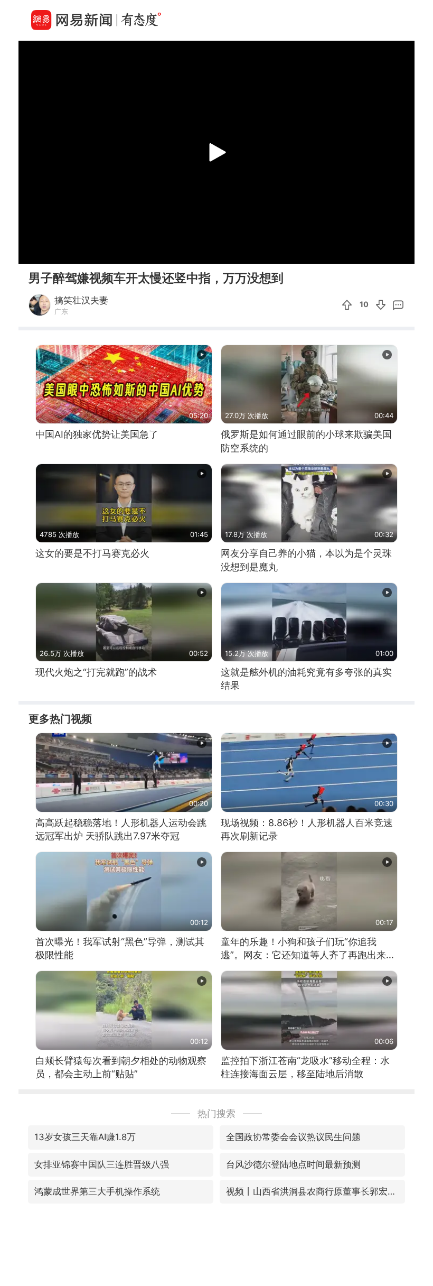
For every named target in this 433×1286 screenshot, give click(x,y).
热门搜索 (216, 1113)
